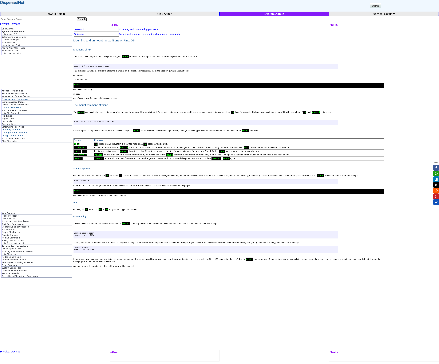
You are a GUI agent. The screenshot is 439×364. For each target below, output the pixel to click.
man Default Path (10, 50)
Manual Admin (8, 42)
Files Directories (9, 141)
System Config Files (11, 268)
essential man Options (12, 45)
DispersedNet (12, 2)
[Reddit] (436, 190)
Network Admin (55, 13)
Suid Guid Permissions (12, 224)
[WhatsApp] (436, 173)
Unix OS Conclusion (11, 53)
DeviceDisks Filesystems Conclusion (19, 276)
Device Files (7, 121)
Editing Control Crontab (12, 240)
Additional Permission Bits (14, 110)
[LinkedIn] (436, 179)
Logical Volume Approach (14, 270)
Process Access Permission (15, 221)
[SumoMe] (436, 202)
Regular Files (8, 118)
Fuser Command (9, 265)
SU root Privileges (10, 39)
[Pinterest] (436, 196)
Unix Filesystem (9, 254)
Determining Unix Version (13, 37)
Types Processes (10, 215)
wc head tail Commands (13, 138)
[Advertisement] (36, 73)
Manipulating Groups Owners (15, 96)
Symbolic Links (8, 124)
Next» (334, 24)
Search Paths (8, 229)
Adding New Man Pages (13, 48)
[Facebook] (436, 168)
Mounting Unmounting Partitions (17, 262)
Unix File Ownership (11, 113)
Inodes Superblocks (11, 257)
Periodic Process (9, 235)
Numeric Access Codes (13, 102)
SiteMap (375, 6)
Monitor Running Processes (15, 226)
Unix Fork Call (8, 218)
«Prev (114, 24)
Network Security (384, 13)
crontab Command (10, 237)
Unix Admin (164, 13)
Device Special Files (11, 248)
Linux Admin (7, 28)
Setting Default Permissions (15, 104)
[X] (436, 185)
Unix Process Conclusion (13, 243)
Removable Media (10, 273)
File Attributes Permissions (14, 93)
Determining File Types (12, 127)
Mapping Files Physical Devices (17, 251)
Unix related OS (9, 34)
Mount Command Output (13, 259)
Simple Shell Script (10, 232)
